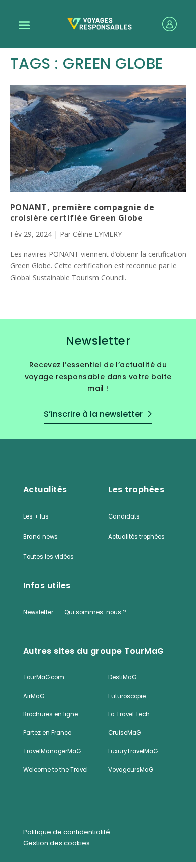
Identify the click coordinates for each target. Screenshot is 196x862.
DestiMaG (122, 677)
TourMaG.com (43, 677)
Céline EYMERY (97, 234)
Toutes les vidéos (48, 557)
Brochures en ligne (50, 714)
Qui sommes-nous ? (95, 612)
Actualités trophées (136, 537)
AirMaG (33, 696)
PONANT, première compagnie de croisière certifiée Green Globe (82, 212)
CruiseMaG (124, 733)
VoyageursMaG (130, 770)
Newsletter (38, 612)
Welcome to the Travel (55, 770)
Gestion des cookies (56, 843)
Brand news (40, 537)
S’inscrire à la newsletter (93, 414)
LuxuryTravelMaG (133, 751)
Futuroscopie (127, 696)
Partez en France (47, 733)
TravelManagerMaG (52, 751)
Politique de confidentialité (66, 832)
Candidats (124, 516)
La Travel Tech (129, 714)
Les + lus (36, 516)
